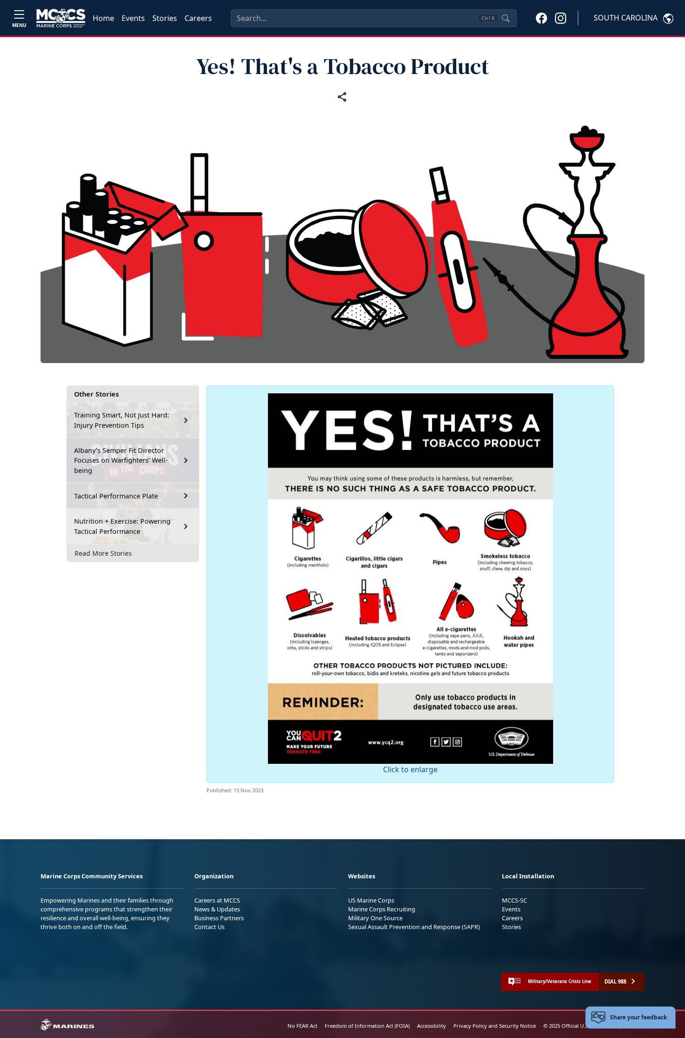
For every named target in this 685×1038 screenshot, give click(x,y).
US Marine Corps (371, 900)
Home (103, 18)
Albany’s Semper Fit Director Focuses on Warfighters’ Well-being (121, 460)
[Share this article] (342, 97)
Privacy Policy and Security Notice (494, 1025)
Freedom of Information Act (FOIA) (367, 1025)
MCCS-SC (514, 900)
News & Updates (217, 909)
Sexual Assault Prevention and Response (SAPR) (414, 927)
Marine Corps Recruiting (381, 909)
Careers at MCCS (217, 900)
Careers (198, 18)
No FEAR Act (302, 1025)
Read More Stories (103, 553)
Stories (164, 18)
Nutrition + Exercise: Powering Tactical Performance (122, 526)
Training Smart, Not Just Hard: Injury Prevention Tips (121, 420)
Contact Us (209, 927)
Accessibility (431, 1025)
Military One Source (375, 918)
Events (133, 18)
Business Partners (219, 918)
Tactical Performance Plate (116, 496)
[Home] (60, 18)
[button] (541, 18)
